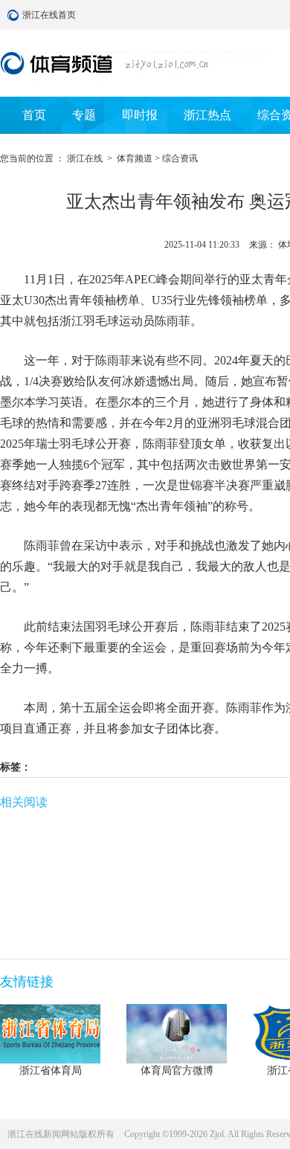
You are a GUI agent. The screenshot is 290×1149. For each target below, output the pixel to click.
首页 (34, 115)
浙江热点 (207, 115)
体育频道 (134, 158)
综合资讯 (180, 158)
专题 (84, 115)
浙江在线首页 (14, 15)
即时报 (140, 115)
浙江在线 (85, 158)
